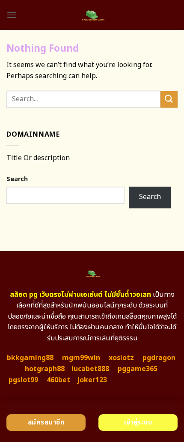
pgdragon (158, 358)
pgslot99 (23, 380)
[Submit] (169, 99)
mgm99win (81, 358)
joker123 (92, 380)
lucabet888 (90, 369)
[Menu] (11, 14)
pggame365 (137, 369)
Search (17, 179)
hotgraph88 (45, 369)
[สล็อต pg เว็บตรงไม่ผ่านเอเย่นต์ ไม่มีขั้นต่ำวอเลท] (92, 15)
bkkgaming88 (30, 358)
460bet (58, 380)
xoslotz (121, 358)
